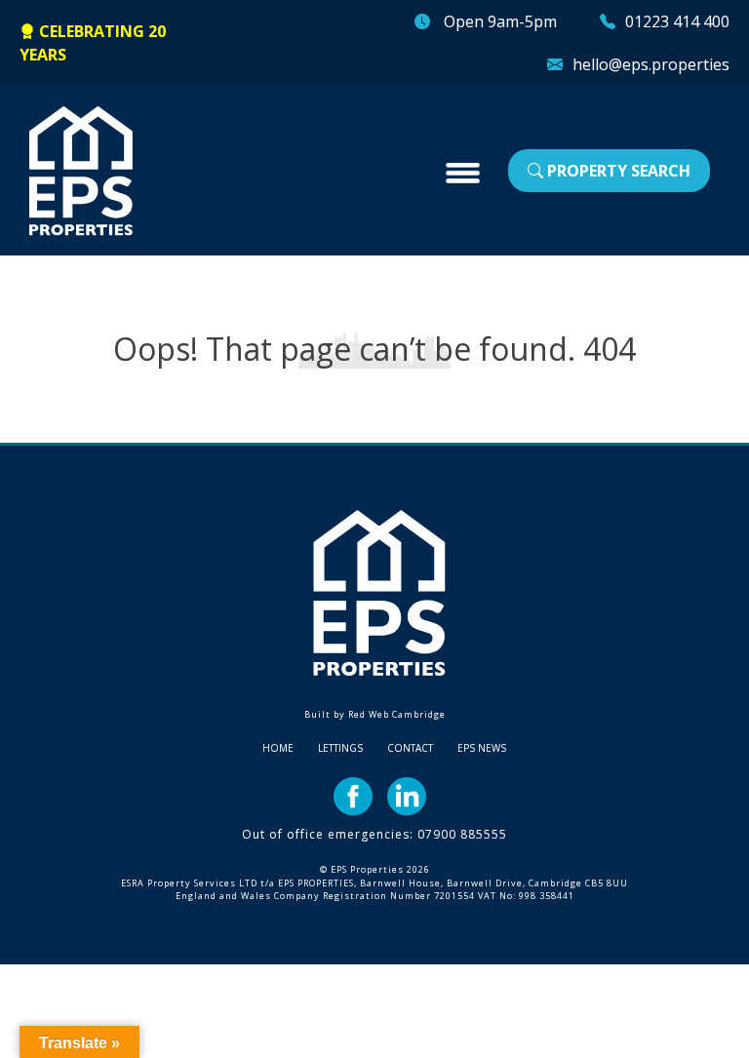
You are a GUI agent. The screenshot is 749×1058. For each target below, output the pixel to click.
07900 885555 (462, 834)
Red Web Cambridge (397, 714)
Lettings (340, 748)
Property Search (616, 170)
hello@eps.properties (650, 64)
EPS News (481, 748)
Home (278, 748)
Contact (410, 748)
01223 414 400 (677, 21)
